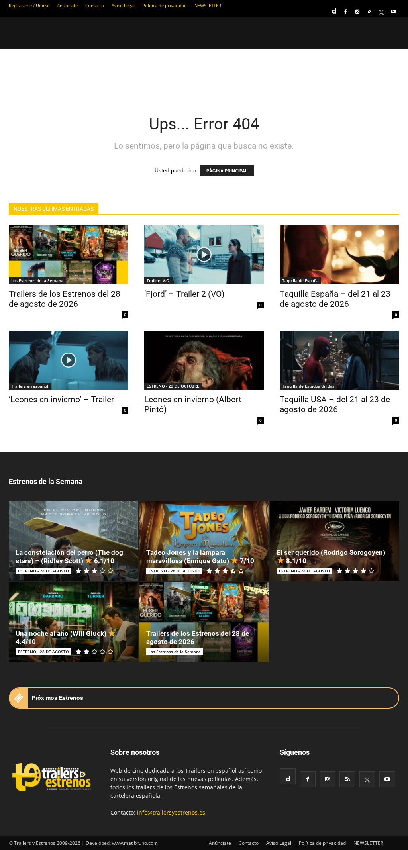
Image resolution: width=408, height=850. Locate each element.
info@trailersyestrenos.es (171, 812)
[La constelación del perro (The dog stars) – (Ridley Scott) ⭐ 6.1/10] (73, 541)
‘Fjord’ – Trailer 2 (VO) (184, 294)
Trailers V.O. (159, 280)
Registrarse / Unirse (29, 5)
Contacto (94, 5)
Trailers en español (29, 386)
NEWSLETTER (207, 5)
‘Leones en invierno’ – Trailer (61, 399)
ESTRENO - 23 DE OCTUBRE (173, 386)
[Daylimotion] (333, 8)
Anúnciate (67, 5)
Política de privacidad (164, 5)
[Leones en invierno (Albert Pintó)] (204, 360)
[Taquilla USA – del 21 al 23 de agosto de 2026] (339, 360)
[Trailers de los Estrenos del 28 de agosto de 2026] (68, 254)
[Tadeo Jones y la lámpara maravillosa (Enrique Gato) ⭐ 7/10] (204, 541)
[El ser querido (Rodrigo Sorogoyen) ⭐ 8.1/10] (334, 541)
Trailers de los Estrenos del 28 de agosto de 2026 (64, 299)
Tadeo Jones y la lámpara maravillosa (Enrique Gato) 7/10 (200, 556)
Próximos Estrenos (57, 698)
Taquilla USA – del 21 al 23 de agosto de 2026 (335, 404)
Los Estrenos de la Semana (37, 280)
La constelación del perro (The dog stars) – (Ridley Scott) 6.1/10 (69, 556)
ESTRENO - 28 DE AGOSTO (43, 571)
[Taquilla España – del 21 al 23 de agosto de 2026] (339, 254)
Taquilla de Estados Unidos (308, 386)
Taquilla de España (300, 280)
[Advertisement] (204, 76)
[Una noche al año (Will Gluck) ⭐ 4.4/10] (73, 622)
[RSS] (369, 11)
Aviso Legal (123, 5)
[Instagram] (357, 11)
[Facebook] (345, 11)
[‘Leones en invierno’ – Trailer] (68, 360)
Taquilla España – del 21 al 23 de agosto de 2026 (335, 299)
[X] (381, 11)
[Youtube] (393, 11)
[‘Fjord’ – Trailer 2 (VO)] (204, 254)
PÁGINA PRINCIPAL (227, 170)
